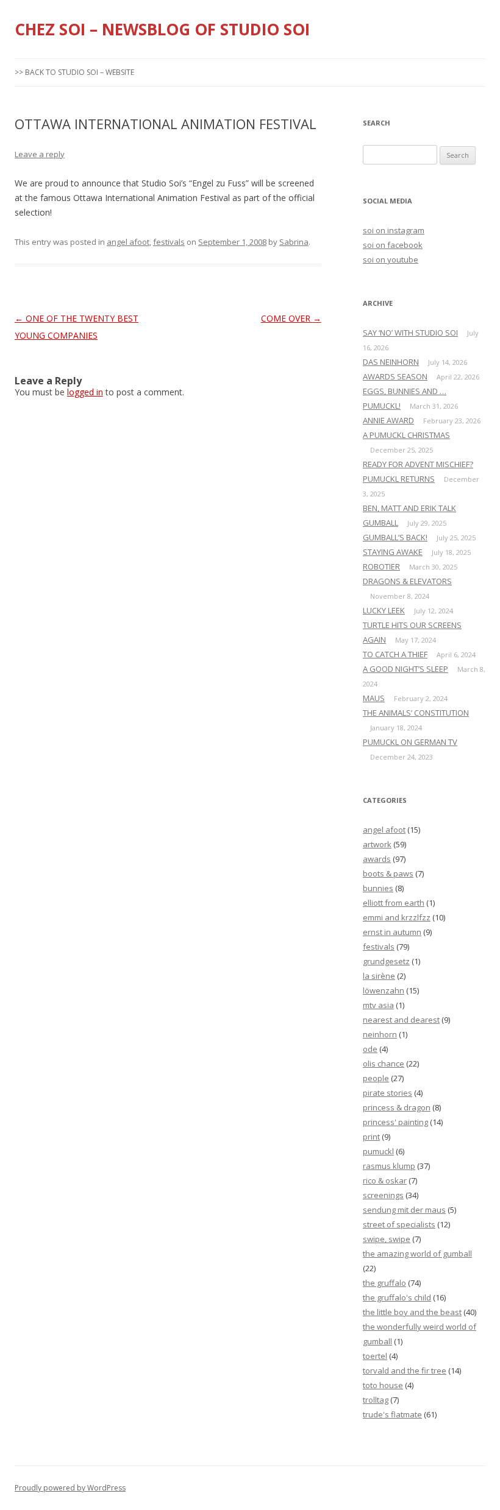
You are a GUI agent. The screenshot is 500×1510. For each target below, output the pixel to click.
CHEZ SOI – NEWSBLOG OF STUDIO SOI (162, 29)
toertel (375, 1355)
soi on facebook (393, 244)
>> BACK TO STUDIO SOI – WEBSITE (74, 72)
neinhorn (380, 1034)
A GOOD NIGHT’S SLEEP (405, 668)
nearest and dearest (401, 1019)
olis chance (383, 1063)
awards (377, 858)
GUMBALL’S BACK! (395, 537)
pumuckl (378, 1151)
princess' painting (395, 1122)
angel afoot (128, 241)
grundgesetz (386, 961)
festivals (169, 241)
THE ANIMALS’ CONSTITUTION (416, 712)
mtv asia (378, 1005)
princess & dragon (396, 1107)
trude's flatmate (392, 1414)
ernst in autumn (392, 931)
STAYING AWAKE (393, 551)
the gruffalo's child (397, 1297)
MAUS (374, 698)
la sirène (379, 975)
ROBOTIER (381, 566)
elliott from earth (393, 902)
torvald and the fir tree (404, 1370)
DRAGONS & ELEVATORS (407, 581)
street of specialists (399, 1224)
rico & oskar (385, 1180)
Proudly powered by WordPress (70, 1488)
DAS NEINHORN (391, 361)
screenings (383, 1195)
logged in (85, 392)
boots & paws (388, 873)
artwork (377, 844)
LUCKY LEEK (384, 610)
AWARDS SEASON (395, 376)
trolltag (375, 1399)
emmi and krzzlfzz (396, 917)
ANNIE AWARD (388, 420)
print (371, 1136)
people (376, 1078)
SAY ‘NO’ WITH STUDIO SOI (410, 332)
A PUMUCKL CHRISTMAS (406, 434)
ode (370, 1048)
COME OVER (291, 318)
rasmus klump (389, 1165)
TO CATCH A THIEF (395, 654)
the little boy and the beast (412, 1312)
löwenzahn (383, 990)
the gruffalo (384, 1282)
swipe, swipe (386, 1238)
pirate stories (387, 1092)
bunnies (378, 888)
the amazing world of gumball (417, 1253)
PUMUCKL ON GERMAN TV (410, 741)
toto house (383, 1385)
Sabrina (294, 241)
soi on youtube (390, 259)
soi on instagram (393, 230)
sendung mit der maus (404, 1209)
